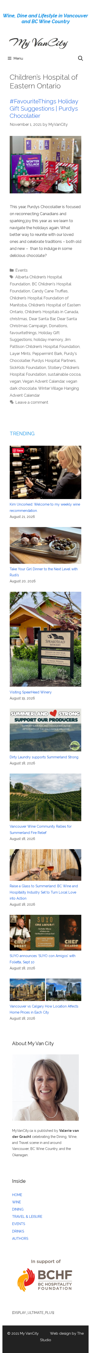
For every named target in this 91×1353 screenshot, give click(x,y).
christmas (18, 319)
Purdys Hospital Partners (54, 360)
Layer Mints (20, 353)
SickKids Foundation (28, 367)
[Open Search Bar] (81, 58)
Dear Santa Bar (42, 319)
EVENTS (18, 1224)
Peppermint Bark (47, 353)
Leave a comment (31, 402)
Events (21, 270)
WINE (16, 1202)
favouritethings (23, 333)
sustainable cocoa (64, 374)
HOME (17, 1195)
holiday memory (48, 339)
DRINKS (18, 1231)
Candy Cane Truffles (50, 291)
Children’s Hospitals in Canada (51, 312)
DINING (18, 1209)
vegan (15, 381)
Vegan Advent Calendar (43, 381)
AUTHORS (20, 1238)
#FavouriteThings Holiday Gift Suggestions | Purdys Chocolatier (44, 108)
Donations (58, 326)
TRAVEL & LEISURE (27, 1217)
